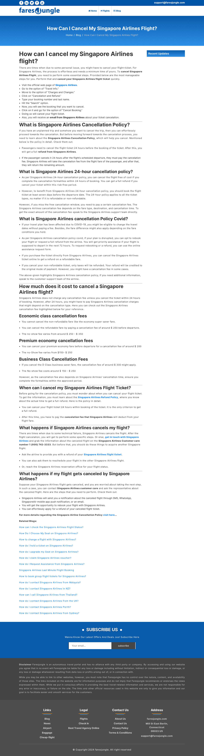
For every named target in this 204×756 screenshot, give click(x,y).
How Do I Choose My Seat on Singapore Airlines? (48, 533)
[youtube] (42, 3)
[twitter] (32, 3)
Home (94, 10)
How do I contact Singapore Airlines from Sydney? (49, 613)
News (47, 723)
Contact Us (120, 723)
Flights (106, 10)
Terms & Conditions (120, 732)
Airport (47, 728)
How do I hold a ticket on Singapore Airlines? (46, 545)
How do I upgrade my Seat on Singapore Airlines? (49, 551)
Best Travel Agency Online (83, 728)
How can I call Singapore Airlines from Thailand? (48, 594)
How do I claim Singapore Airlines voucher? (45, 557)
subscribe (123, 645)
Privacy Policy (120, 728)
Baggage (47, 732)
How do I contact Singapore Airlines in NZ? (44, 588)
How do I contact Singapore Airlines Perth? (45, 607)
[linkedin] (26, 3)
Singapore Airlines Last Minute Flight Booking (46, 570)
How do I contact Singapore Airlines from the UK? (49, 600)
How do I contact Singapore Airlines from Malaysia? (50, 582)
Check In (84, 723)
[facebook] (21, 3)
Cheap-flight (47, 737)
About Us (120, 718)
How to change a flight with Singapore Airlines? (47, 539)
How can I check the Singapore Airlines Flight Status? (51, 527)
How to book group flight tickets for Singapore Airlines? (52, 576)
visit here (109, 514)
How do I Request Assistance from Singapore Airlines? (52, 564)
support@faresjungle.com (169, 2)
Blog (118, 10)
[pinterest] (37, 3)
